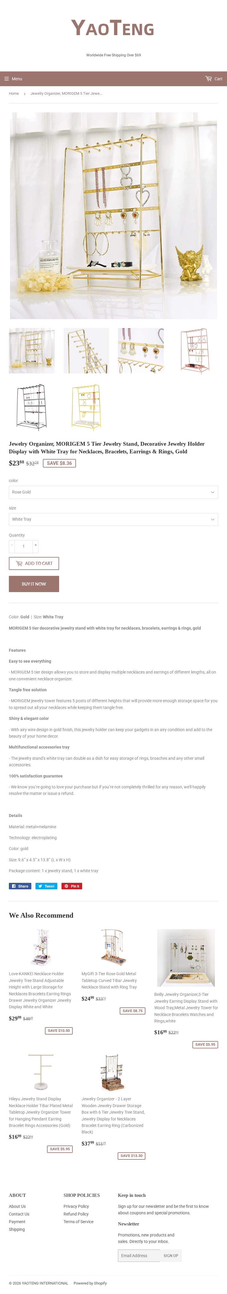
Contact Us (19, 1214)
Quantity (17, 535)
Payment (17, 1221)
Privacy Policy (76, 1206)
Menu (17, 78)
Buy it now (34, 583)
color (13, 480)
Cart (218, 78)
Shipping (17, 1229)
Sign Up (171, 1256)
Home (14, 93)
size (12, 508)
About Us (17, 1206)
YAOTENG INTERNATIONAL (45, 1283)
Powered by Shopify (90, 1283)
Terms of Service (78, 1221)
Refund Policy (76, 1214)
